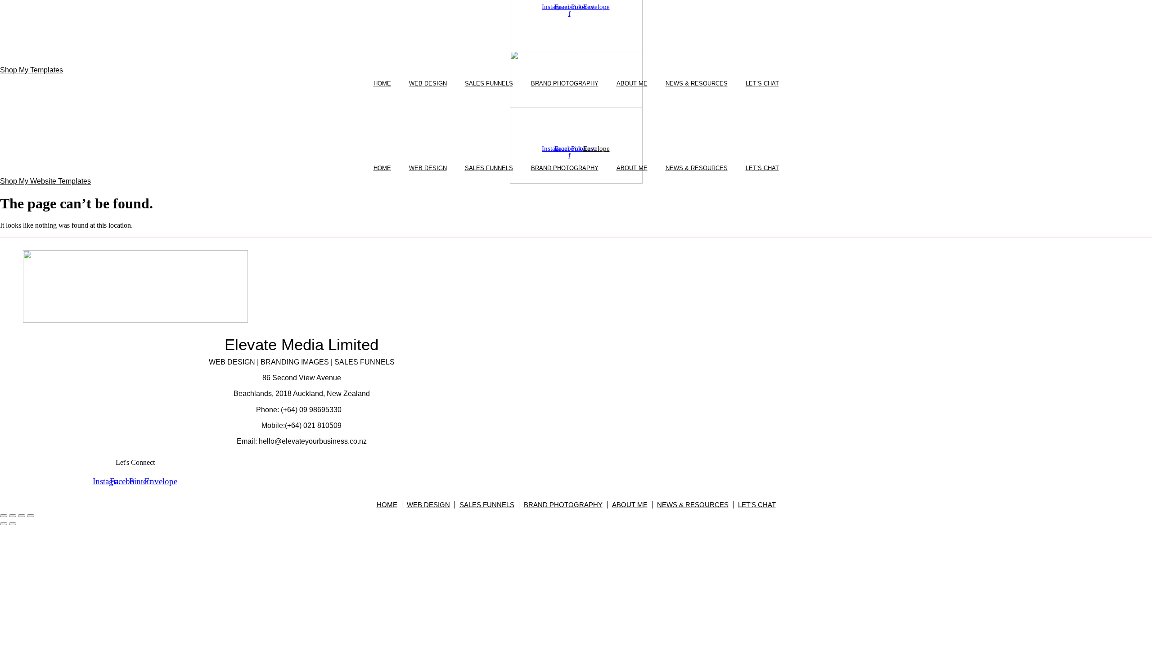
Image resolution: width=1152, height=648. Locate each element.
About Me (632, 83)
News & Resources (697, 83)
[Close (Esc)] (30, 515)
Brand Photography (564, 83)
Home (382, 83)
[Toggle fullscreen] (12, 515)
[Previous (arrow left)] (3, 523)
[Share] (21, 515)
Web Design (428, 83)
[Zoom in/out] (3, 515)
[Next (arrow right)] (12, 523)
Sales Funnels (489, 83)
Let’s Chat (762, 83)
